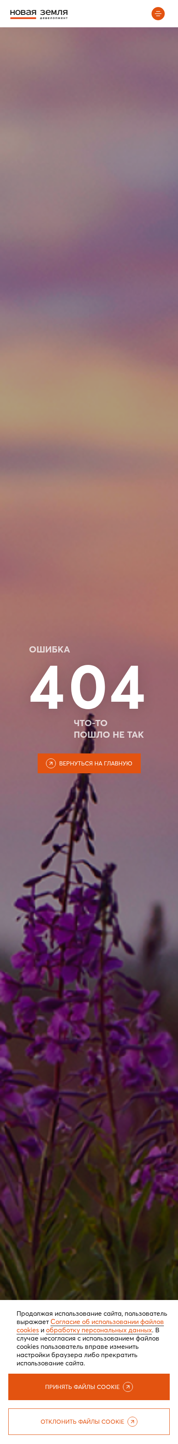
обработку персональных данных (99, 1330)
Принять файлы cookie (82, 1387)
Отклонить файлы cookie (82, 1421)
